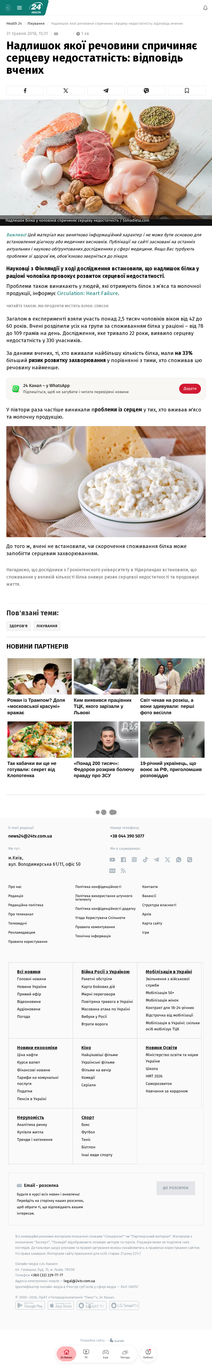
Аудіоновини (28, 1009)
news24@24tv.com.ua (30, 836)
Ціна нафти (27, 1054)
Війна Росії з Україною (105, 971)
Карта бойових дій (98, 986)
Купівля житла (30, 1132)
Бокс (85, 1124)
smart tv (92, 1305)
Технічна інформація (93, 936)
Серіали (88, 1085)
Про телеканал (20, 914)
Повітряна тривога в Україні (107, 1001)
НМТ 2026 (154, 1076)
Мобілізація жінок (162, 1000)
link (112, 859)
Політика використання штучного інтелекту (103, 898)
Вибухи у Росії (94, 1016)
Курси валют (28, 1062)
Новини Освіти (161, 1047)
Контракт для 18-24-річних (170, 1007)
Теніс (86, 1139)
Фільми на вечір (96, 1070)
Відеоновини (29, 1001)
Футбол (88, 1132)
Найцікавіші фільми (99, 1054)
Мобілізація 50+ (160, 992)
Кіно (86, 1047)
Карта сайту (152, 923)
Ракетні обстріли (96, 979)
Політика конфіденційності (98, 887)
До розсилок (176, 1188)
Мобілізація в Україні (169, 971)
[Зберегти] (186, 90)
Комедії (88, 1077)
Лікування (36, 23)
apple (61, 1305)
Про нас (15, 887)
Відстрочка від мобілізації (169, 1015)
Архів (146, 914)
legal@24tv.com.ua (79, 1281)
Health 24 (14, 23)
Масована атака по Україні (105, 1009)
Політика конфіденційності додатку (105, 909)
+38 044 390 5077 (127, 836)
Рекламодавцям (21, 932)
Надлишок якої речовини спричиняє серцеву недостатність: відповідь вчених (117, 23)
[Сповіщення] (205, 7)
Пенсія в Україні (31, 1099)
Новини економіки (37, 1047)
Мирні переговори (98, 994)
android (30, 1305)
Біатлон (88, 1147)
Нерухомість (30, 1117)
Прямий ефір (29, 994)
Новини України (31, 986)
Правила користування (27, 942)
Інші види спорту (96, 1155)
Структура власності (159, 905)
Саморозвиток (159, 1083)
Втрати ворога (94, 1024)
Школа (152, 1068)
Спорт (87, 1117)
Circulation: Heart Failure (87, 293)
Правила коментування (95, 927)
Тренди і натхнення (34, 1139)
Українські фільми (98, 1062)
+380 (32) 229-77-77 (47, 1275)
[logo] (36, 7)
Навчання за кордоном (167, 1091)
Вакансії (149, 896)
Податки (24, 1091)
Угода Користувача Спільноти (100, 918)
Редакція (15, 896)
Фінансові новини (33, 1070)
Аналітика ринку (32, 1124)
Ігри (145, 932)
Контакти (150, 887)
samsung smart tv (124, 1305)
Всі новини (28, 971)
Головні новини (31, 979)
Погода (23, 1016)
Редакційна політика (25, 905)
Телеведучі (17, 923)
